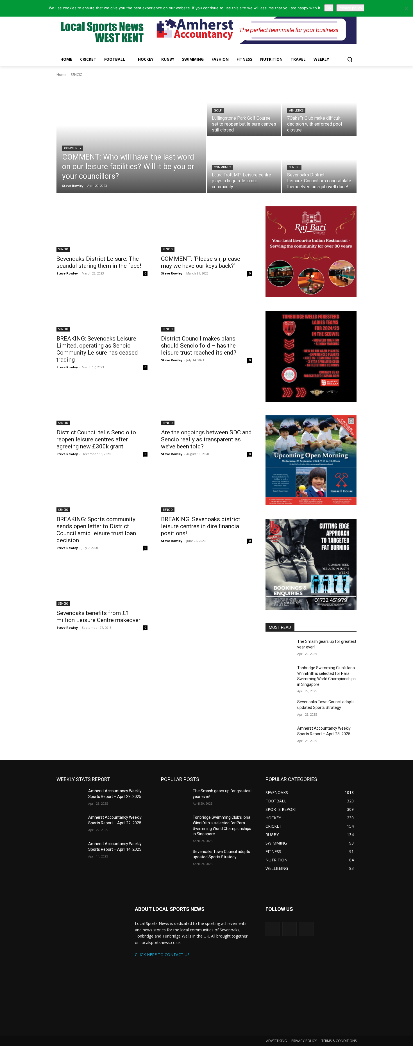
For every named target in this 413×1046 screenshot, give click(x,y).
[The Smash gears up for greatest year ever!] (279, 648)
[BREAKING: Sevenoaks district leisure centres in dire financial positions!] (206, 489)
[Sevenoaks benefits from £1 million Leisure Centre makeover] (102, 583)
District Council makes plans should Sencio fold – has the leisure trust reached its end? (198, 345)
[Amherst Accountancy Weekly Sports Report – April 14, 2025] (70, 850)
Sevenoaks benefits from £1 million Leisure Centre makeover (98, 616)
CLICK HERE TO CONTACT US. (162, 954)
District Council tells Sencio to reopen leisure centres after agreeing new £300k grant (96, 439)
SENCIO (294, 167)
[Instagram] (289, 929)
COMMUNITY (72, 148)
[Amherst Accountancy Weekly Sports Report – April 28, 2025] (279, 735)
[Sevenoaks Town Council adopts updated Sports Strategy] (279, 708)
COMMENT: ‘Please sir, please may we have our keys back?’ (200, 262)
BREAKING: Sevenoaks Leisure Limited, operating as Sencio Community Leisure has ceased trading (97, 349)
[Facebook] (306, 929)
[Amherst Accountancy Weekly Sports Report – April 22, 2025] (70, 824)
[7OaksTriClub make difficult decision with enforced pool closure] (319, 108)
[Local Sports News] (101, 33)
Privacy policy (350, 8)
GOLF (218, 110)
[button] (350, 59)
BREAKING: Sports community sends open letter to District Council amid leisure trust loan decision (96, 530)
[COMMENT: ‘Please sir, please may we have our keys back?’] (206, 229)
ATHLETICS (296, 110)
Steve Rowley (67, 273)
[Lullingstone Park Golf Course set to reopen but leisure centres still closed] (244, 108)
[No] (406, 8)
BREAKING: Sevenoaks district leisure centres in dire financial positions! (201, 526)
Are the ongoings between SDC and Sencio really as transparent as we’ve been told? (206, 439)
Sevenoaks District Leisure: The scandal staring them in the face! (98, 262)
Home (61, 74)
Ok (328, 8)
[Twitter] (273, 929)
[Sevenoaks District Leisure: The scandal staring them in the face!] (102, 229)
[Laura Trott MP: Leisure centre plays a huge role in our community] (244, 165)
